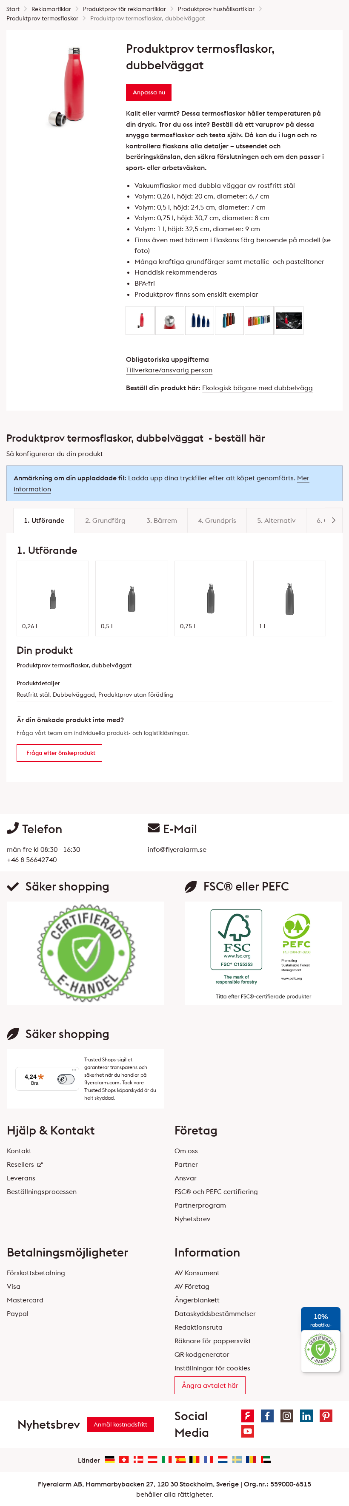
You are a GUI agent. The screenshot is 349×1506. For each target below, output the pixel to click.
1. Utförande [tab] (44, 520)
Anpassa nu (149, 92)
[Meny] (74, 1072)
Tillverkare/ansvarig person (169, 370)
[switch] (65, 1079)
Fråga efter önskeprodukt (60, 753)
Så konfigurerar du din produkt (54, 453)
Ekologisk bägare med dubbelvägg (257, 387)
